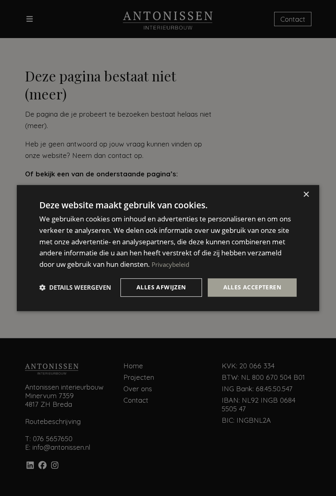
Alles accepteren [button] (252, 287)
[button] (75, 287)
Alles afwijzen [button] (161, 287)
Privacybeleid (170, 264)
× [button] (306, 195)
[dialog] (168, 248)
